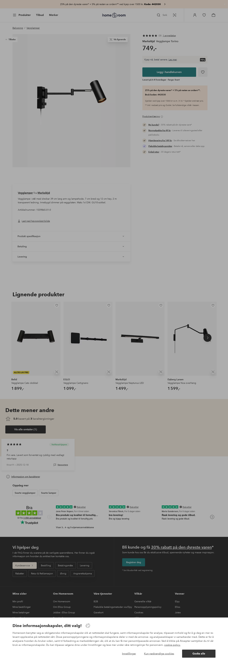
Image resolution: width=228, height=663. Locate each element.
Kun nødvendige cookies (159, 653)
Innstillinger (129, 653)
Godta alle (198, 653)
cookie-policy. (172, 644)
